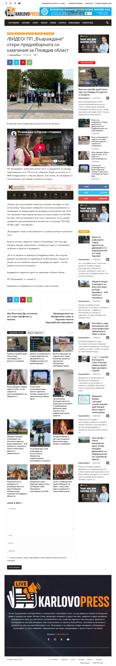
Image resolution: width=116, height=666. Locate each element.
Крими (53, 23)
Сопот (35, 23)
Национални (12, 479)
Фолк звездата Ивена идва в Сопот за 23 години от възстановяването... (100, 155)
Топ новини (13, 23)
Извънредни (74, 23)
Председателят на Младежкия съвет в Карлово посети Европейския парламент (59, 318)
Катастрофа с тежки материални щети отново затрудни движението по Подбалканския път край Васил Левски (99, 449)
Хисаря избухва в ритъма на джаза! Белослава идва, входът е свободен (61, 440)
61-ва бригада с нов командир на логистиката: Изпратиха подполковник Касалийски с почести (40, 454)
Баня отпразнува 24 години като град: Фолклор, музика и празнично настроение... (99, 141)
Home (9, 29)
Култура (62, 23)
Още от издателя (35, 333)
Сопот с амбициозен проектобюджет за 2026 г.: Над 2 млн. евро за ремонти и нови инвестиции (62, 486)
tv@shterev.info (62, 634)
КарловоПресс (15, 55)
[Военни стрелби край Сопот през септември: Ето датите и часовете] (17, 344)
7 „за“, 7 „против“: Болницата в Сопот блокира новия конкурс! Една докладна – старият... (100, 364)
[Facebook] (6, 3)
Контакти (89, 3)
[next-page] (72, 332)
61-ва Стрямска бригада (16, 351)
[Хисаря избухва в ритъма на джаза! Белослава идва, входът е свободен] (63, 427)
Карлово (26, 23)
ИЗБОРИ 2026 (87, 23)
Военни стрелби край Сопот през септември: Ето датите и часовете (17, 357)
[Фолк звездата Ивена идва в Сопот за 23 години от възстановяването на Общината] (17, 377)
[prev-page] (68, 332)
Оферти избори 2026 (103, 3)
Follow (103, 192)
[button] (107, 23)
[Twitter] (15, 3)
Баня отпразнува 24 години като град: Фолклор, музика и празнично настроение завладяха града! (62, 359)
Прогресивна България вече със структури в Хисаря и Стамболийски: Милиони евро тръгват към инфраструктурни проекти (62, 407)
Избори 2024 (19, 34)
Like (105, 186)
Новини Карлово (75, 3)
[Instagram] (10, 3)
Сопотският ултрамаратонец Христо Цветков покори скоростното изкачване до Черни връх (39, 392)
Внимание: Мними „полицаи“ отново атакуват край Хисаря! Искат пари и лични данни (100, 404)
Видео (16, 29)
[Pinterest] (23, 62)
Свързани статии (16, 333)
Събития (39, 34)
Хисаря (44, 23)
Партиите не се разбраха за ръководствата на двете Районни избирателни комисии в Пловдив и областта (17, 488)
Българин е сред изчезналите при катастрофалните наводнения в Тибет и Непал (100, 328)
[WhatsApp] (29, 62)
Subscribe (103, 198)
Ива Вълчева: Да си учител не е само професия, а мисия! (22, 316)
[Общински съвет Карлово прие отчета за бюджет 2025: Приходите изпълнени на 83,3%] (40, 472)
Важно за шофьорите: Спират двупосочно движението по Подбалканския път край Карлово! (40, 358)
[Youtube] (19, 3)
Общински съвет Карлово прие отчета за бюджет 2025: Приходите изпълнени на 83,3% (40, 486)
